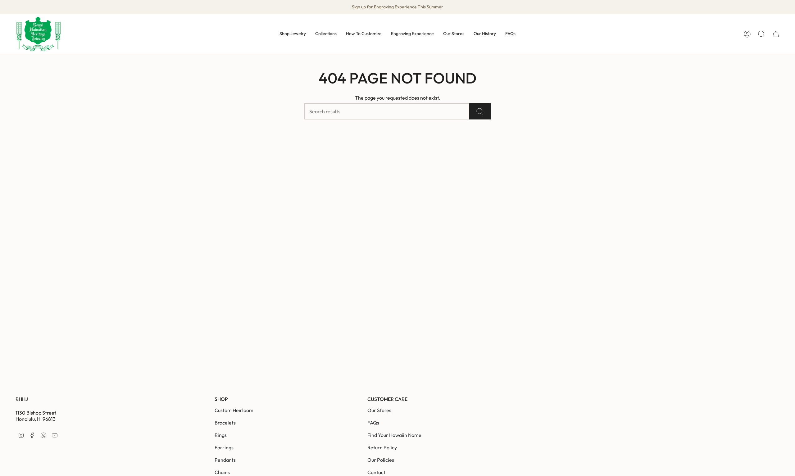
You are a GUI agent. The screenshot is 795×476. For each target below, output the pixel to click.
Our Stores (379, 410)
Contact (376, 472)
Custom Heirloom (234, 410)
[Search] (480, 111)
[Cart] (776, 34)
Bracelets (225, 423)
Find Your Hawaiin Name (394, 435)
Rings (221, 435)
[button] (293, 34)
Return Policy (382, 447)
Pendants (225, 460)
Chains (222, 472)
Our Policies (380, 460)
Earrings (224, 447)
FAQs (373, 423)
